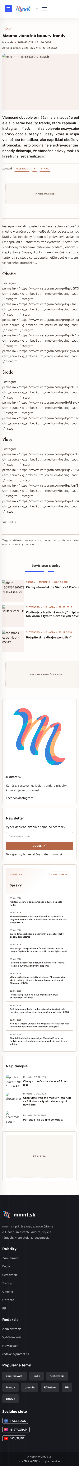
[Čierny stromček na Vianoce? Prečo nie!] (13, 591)
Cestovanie (10, 1274)
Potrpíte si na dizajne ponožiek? (49, 637)
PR (4, 1308)
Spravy (10, 1398)
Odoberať (40, 845)
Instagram (26, 798)
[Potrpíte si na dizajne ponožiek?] (13, 641)
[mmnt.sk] (23, 8)
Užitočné (8, 1300)
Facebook (22, 168)
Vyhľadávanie (11, 1337)
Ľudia (6, 1266)
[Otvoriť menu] (8, 8)
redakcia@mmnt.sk (15, 1354)
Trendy (7, 1283)
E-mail (45, 168)
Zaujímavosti (11, 1258)
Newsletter (10, 1345)
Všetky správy (59, 874)
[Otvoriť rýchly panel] (44, 9)
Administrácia (11, 1329)
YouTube (14, 1438)
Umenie (7, 1291)
